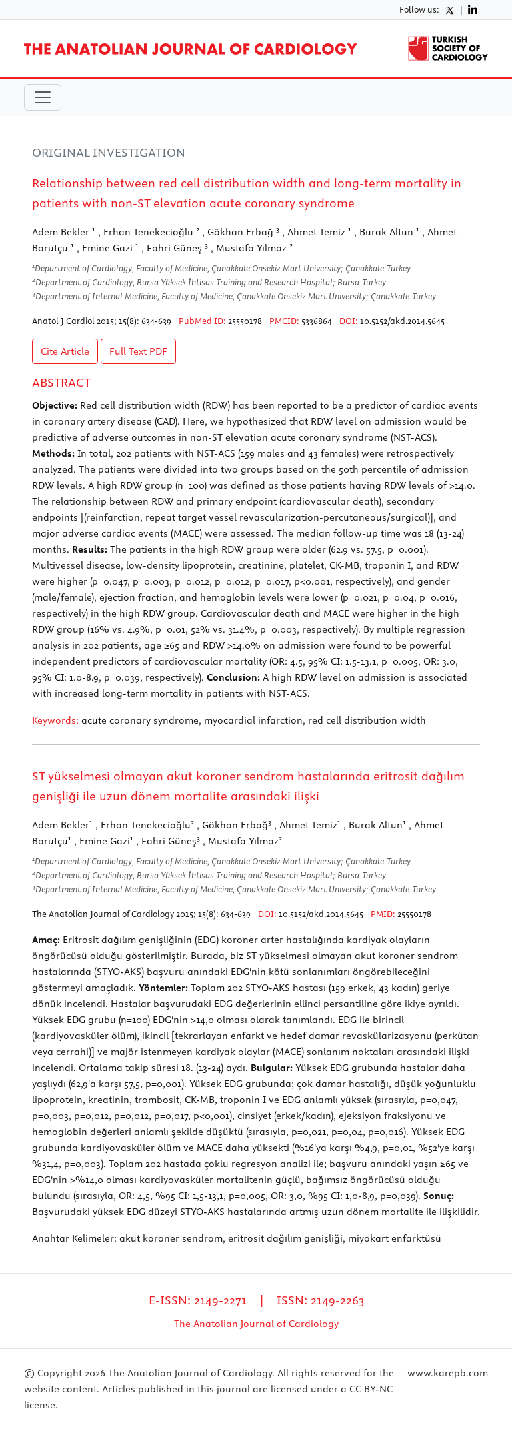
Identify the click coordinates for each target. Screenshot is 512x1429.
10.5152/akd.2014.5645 (402, 320)
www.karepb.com (447, 1373)
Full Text (138, 351)
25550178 (245, 320)
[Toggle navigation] (42, 97)
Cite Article (65, 351)
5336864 (316, 320)
